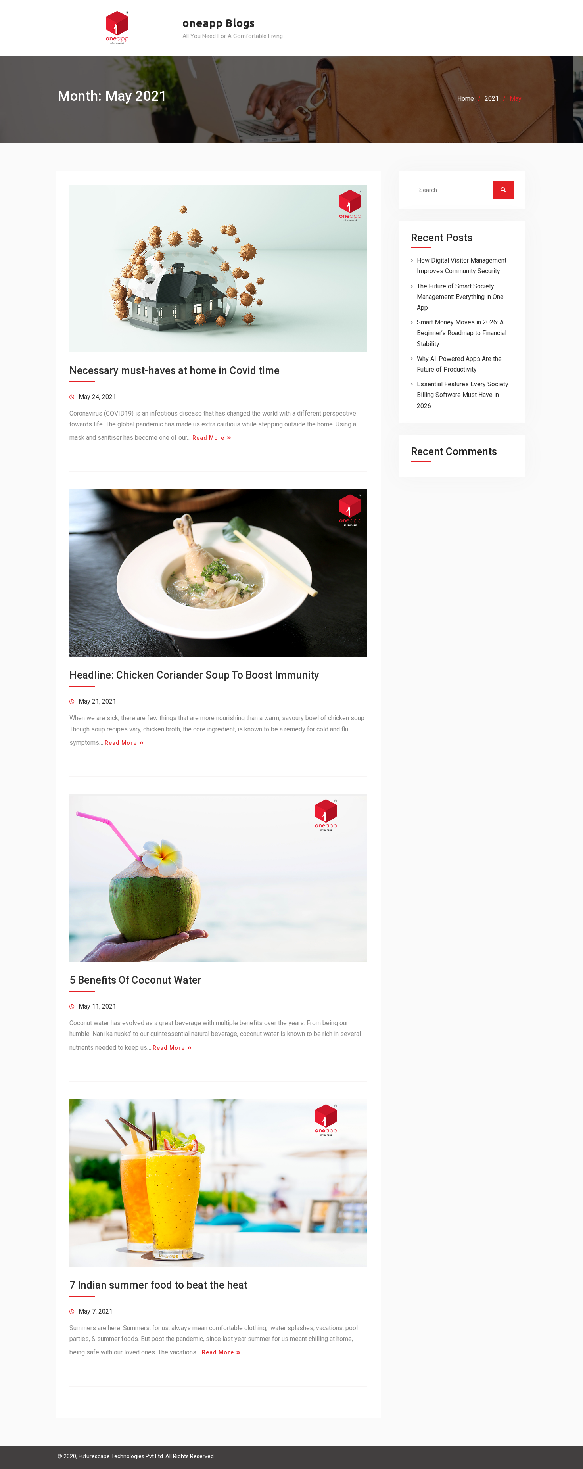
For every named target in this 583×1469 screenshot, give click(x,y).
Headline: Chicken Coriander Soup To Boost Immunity (194, 675)
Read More (208, 438)
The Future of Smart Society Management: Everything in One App (460, 296)
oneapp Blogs (218, 23)
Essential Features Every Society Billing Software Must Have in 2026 (462, 394)
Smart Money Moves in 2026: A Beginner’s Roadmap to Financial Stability (461, 332)
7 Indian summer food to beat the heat (158, 1285)
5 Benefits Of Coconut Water (135, 980)
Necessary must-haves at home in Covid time (174, 370)
